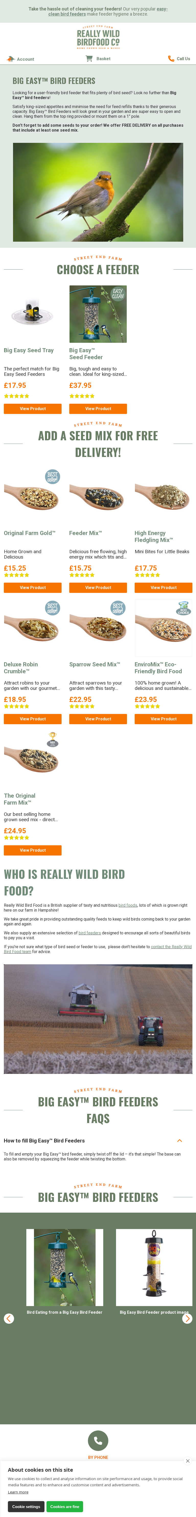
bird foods (128, 905)
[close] (187, 1461)
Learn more (18, 1491)
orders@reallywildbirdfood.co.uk (98, 1404)
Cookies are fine (64, 1506)
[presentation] (9, 1270)
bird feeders (90, 933)
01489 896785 (179, 59)
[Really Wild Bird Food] (98, 48)
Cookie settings (26, 1506)
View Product (33, 408)
